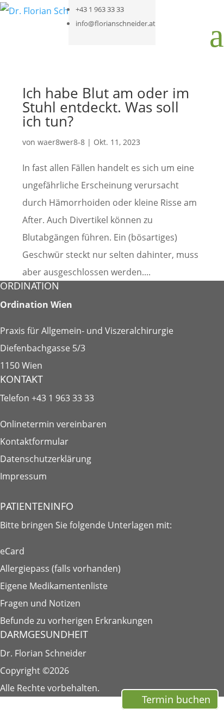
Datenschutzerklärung (45, 459)
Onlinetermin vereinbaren (53, 424)
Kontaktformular (34, 441)
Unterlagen (131, 525)
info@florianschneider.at (115, 23)
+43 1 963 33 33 (100, 9)
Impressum (23, 476)
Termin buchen (176, 699)
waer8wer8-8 (61, 142)
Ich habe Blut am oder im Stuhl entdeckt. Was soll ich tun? (105, 107)
